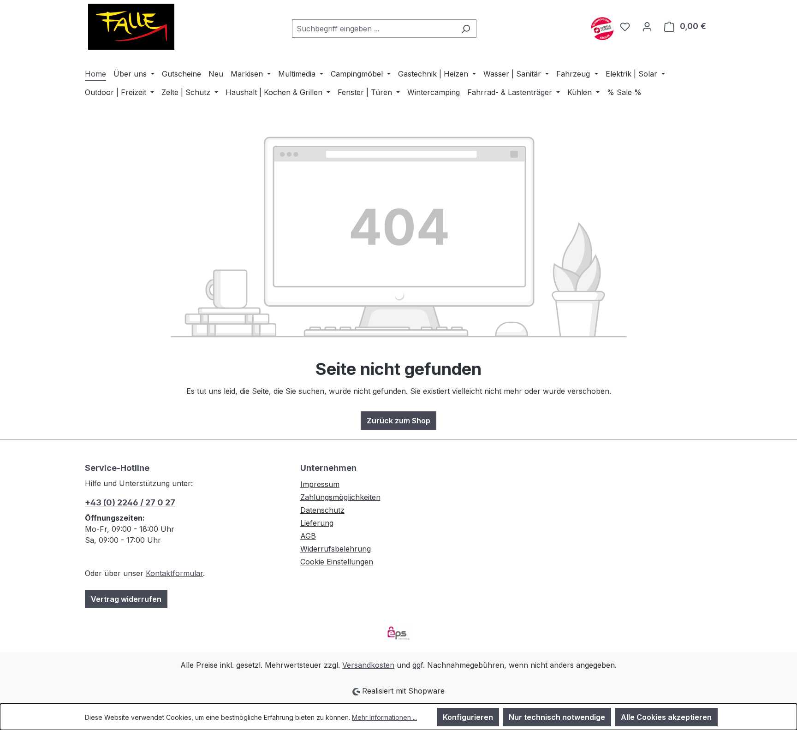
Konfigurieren (468, 717)
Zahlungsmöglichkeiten (340, 497)
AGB (308, 535)
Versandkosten (368, 665)
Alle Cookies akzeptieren (666, 717)
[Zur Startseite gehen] (131, 27)
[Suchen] (465, 28)
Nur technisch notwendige (557, 717)
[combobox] (373, 28)
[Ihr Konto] (647, 26)
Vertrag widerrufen (126, 599)
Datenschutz (322, 510)
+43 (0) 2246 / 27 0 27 (130, 502)
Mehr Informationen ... (384, 717)
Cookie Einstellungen (336, 561)
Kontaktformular (174, 573)
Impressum (319, 484)
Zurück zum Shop (398, 420)
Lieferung (316, 523)
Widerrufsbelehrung (335, 548)
